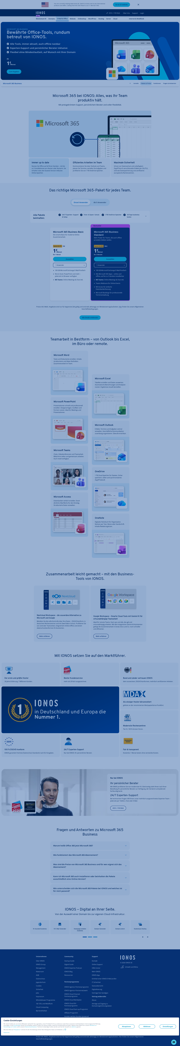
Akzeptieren (17, 1029)
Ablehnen (147, 1026)
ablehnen (74, 1027)
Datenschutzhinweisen (31, 1027)
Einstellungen (17, 1025)
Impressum (6, 1032)
